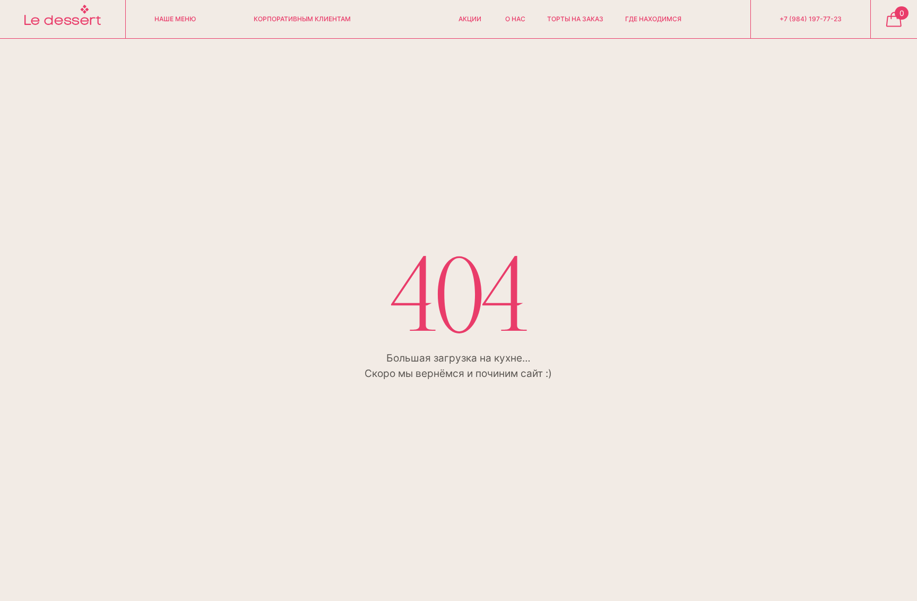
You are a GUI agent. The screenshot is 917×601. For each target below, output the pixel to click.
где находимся (653, 19)
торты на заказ (575, 19)
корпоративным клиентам (302, 19)
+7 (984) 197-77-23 (811, 19)
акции (469, 19)
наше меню (175, 19)
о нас (515, 19)
